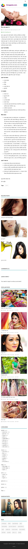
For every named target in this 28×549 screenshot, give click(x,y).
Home (14, 546)
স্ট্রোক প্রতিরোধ (4, 526)
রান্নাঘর (2, 484)
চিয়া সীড (19, 532)
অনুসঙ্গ (3, 477)
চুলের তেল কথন (3, 260)
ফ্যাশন (2, 473)
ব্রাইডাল (3, 487)
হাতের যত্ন (4, 443)
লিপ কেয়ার (4, 442)
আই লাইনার (3, 532)
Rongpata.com (11, 5)
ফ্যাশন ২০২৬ (14, 532)
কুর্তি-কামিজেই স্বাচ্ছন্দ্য (6, 513)
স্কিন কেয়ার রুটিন (22, 529)
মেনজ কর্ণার (4, 451)
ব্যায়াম (3, 469)
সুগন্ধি (3, 437)
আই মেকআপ (4, 447)
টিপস (3, 453)
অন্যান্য (2, 450)
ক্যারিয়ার (4, 458)
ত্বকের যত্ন (4, 432)
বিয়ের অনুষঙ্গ (3, 419)
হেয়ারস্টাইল (4, 445)
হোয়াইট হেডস (8, 529)
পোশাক (3, 474)
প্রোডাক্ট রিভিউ (5, 438)
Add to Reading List (6, 32)
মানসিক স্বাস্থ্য (5, 468)
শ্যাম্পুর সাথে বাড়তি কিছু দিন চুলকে (7, 217)
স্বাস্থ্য (2, 464)
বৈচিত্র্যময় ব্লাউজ (4, 375)
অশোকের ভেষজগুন (14, 529)
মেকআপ (3, 435)
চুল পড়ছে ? (3, 239)
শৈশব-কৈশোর (4, 461)
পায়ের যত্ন (4, 440)
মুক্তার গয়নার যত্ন (20, 526)
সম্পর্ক (3, 456)
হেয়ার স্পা (6, 185)
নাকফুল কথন (3, 352)
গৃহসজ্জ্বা (4, 455)
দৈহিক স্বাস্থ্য (4, 466)
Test (2, 490)
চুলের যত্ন (3, 29)
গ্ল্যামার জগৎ (3, 481)
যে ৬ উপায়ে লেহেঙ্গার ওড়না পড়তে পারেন (8, 397)
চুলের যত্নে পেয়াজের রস (12, 526)
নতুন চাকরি (8, 532)
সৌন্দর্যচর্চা (2, 430)
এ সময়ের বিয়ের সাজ (4, 330)
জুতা (3, 476)
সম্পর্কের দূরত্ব (4, 523)
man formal (15, 523)
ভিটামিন (9, 523)
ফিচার (3, 460)
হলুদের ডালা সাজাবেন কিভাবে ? (6, 308)
